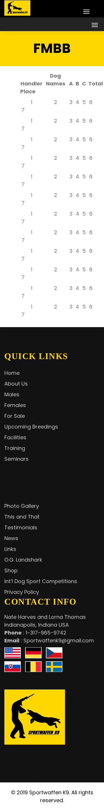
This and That (22, 516)
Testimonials (20, 527)
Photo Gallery (21, 506)
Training (14, 448)
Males (11, 394)
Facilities (15, 437)
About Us (16, 383)
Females (15, 405)
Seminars (16, 459)
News (11, 538)
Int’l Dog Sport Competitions (40, 581)
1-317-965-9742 (46, 632)
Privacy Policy (21, 592)
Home (12, 373)
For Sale (14, 416)
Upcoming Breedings (31, 426)
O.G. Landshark (23, 559)
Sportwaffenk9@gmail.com (58, 640)
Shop (11, 570)
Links (10, 549)
